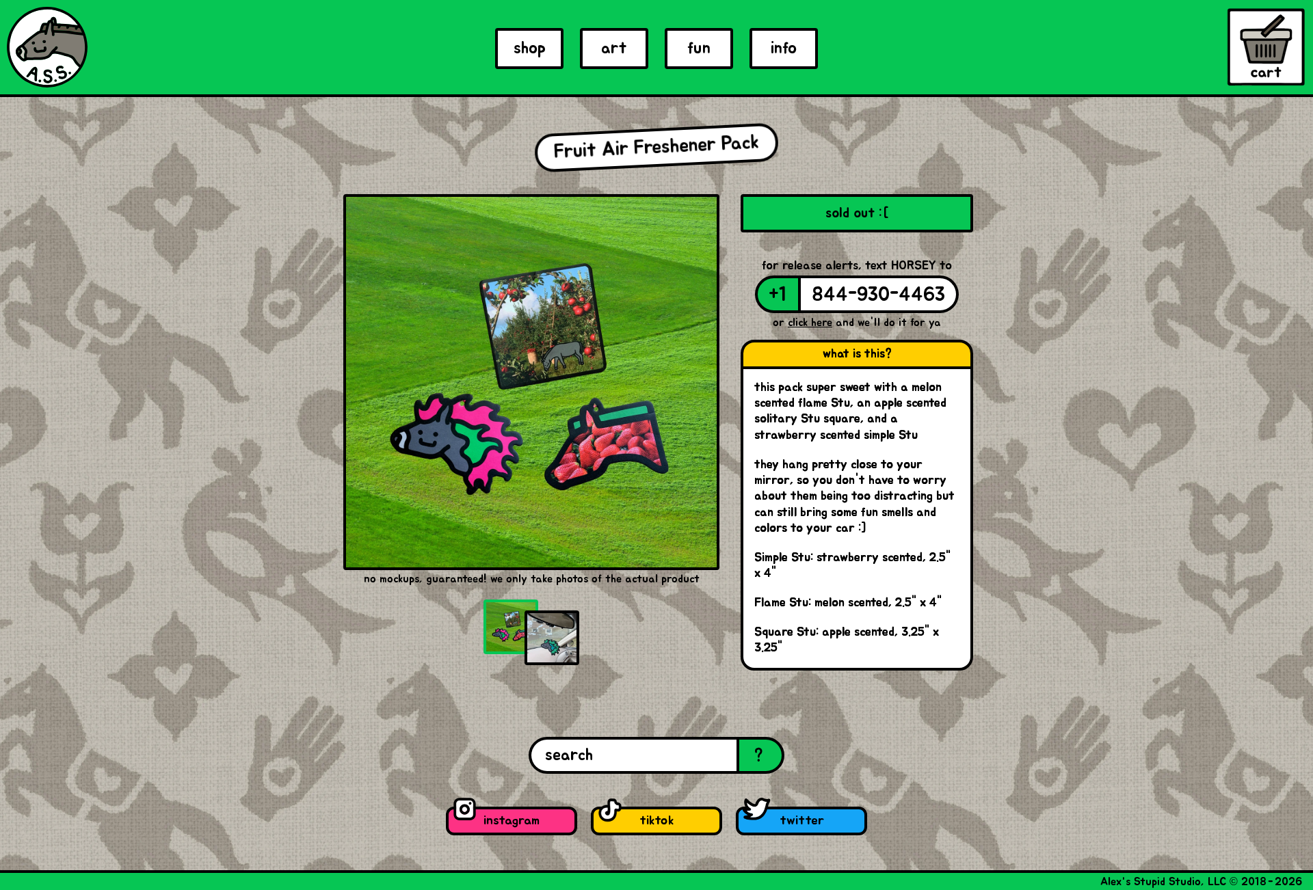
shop (530, 48)
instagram (511, 820)
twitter (802, 820)
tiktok (656, 820)
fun (699, 48)
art (614, 48)
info (784, 48)
